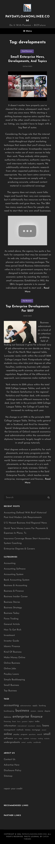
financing (7, 721)
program (24, 734)
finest (14, 721)
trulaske (47, 738)
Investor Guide (11, 641)
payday (16, 734)
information (10, 726)
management (9, 730)
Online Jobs (10, 668)
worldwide (37, 742)
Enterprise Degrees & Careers (19, 549)
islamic (38, 726)
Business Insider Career (16, 596)
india (37, 721)
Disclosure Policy (12, 770)
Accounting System (13, 574)
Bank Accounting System (16, 580)
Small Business (27, 51)
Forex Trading (11, 619)
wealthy (29, 742)
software (8, 738)
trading (40, 738)
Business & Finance (14, 591)
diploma (7, 717)
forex (18, 721)
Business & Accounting (15, 585)
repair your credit (13, 789)
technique (33, 738)
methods (20, 730)
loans (45, 725)
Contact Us (9, 759)
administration (25, 706)
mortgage (36, 730)
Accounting (9, 563)
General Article (12, 624)
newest (44, 730)
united (23, 742)
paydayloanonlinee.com (34, 834)
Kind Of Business (12, 652)
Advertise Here (11, 765)
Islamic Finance (12, 646)
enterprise (21, 717)
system (26, 739)
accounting (11, 705)
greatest (24, 721)
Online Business (12, 663)
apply (34, 706)
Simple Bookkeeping (14, 680)
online (8, 734)
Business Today (11, 613)
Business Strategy (13, 608)
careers (33, 711)
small (46, 734)
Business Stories (12, 602)
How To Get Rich (12, 630)
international (22, 726)
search (39, 734)
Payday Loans (11, 674)
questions (32, 734)
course (40, 711)
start (15, 738)
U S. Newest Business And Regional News (25, 523)
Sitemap (8, 776)
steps (20, 738)
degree (47, 711)
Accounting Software (14, 569)
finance (37, 717)
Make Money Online (14, 657)
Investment (9, 635)
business (22, 710)
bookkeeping (9, 711)
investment (31, 726)
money (27, 730)
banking (42, 706)
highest (31, 721)
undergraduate (12, 742)
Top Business (27, 300)
